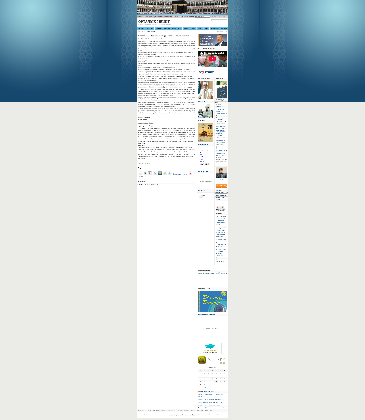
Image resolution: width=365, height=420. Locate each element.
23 (208, 381)
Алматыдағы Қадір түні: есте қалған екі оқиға (210, 402)
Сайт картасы (221, 195)
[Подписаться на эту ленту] (216, 104)
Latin (154, 31)
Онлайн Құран (168, 16)
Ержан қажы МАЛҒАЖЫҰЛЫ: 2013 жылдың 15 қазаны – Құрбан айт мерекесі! (221, 232)
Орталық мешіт (154, 22)
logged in (146, 184)
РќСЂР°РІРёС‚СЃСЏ (144, 176)
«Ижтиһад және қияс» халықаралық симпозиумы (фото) (221, 111)
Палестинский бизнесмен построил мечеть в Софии (212, 408)
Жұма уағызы (215, 28)
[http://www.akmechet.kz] (216, 273)
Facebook (191, 16)
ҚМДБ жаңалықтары (207, 391)
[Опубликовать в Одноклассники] (165, 174)
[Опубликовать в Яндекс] (190, 174)
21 (200, 381)
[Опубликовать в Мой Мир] (160, 174)
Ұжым (176, 16)
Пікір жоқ (163, 38)
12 (220, 376)
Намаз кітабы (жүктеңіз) (206, 314)
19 (220, 379)
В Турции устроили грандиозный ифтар (209, 405)
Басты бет (141, 28)
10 (212, 376)
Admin (206, 28)
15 (204, 379)
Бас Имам (158, 28)
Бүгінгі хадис (222, 151)
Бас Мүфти (150, 28)
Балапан (224, 28)
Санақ (218, 200)
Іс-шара (200, 28)
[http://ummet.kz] (228, 273)
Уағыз (174, 28)
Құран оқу (201, 191)
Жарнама (201, 121)
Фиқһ (179, 28)
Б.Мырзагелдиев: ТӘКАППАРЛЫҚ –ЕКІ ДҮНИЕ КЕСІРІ (221, 119)
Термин (193, 28)
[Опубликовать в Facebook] (140, 174)
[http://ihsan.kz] (204, 273)
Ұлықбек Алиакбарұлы (190, 415)
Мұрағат (218, 190)
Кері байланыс (158, 16)
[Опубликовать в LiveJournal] (155, 174)
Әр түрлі (158, 38)
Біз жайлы (141, 16)
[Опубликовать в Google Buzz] (145, 174)
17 (212, 379)
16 (208, 379)
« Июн (204, 387)
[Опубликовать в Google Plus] (150, 174)
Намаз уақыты (203, 144)
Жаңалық (167, 28)
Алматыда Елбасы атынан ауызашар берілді (210, 399)
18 (216, 379)
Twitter (183, 16)
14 (200, 379)
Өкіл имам (149, 16)
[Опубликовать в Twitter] (169, 174)
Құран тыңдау (203, 171)
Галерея (186, 28)
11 (216, 376)
